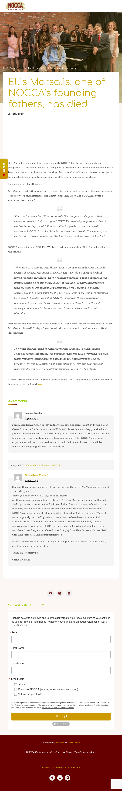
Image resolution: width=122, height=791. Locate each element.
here (39, 384)
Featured (13, 68)
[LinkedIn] (69, 593)
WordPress (73, 742)
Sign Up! (61, 716)
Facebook (46, 767)
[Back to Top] (61, 769)
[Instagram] (59, 593)
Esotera (59, 742)
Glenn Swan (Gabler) (36, 475)
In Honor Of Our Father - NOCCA (41, 465)
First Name (17, 648)
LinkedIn (75, 767)
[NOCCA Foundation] (16, 5)
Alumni (22, 684)
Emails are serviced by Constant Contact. (58, 707)
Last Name (17, 663)
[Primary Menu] (115, 6)
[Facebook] (50, 593)
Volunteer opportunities (31, 694)
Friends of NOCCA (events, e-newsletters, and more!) (48, 689)
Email (14, 632)
